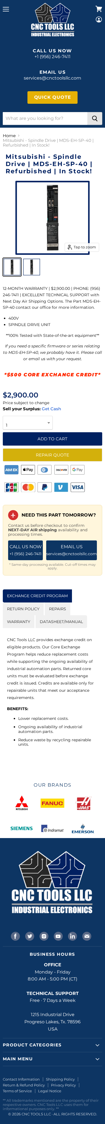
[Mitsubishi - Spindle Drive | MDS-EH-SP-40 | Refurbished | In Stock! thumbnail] (12, 267)
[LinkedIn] (72, 936)
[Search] (94, 118)
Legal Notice (49, 1091)
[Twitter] (29, 936)
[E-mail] (86, 936)
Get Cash (51, 408)
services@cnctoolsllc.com (52, 78)
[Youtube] (58, 936)
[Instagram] (43, 936)
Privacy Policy (63, 1085)
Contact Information (21, 1079)
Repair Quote (52, 455)
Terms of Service (17, 1091)
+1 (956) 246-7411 (52, 56)
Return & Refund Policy (24, 1085)
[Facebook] (15, 936)
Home (9, 135)
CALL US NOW (26, 550)
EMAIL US (71, 550)
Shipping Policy (60, 1079)
